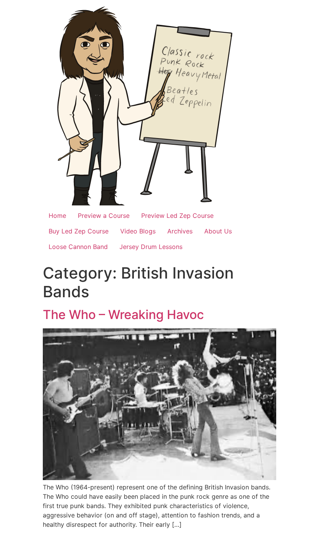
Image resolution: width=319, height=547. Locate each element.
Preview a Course (104, 215)
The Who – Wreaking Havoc (123, 314)
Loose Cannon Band (78, 247)
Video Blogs (138, 231)
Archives (180, 231)
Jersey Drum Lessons (150, 247)
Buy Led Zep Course (79, 231)
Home (57, 215)
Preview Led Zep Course (177, 215)
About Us (218, 231)
